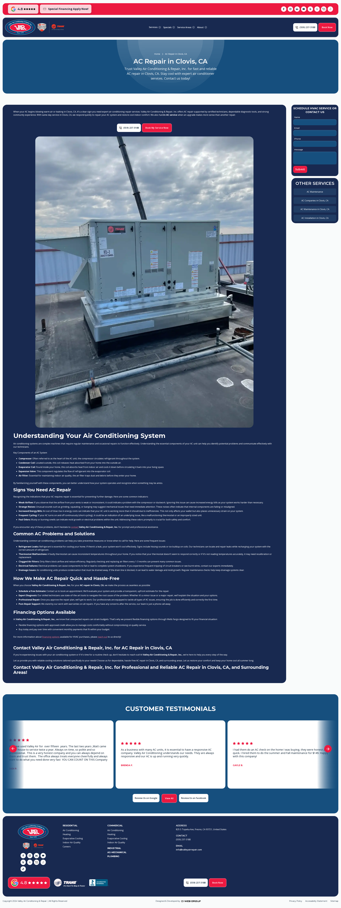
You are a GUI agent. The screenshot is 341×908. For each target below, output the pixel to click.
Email (297, 128)
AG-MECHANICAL (117, 852)
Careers (67, 846)
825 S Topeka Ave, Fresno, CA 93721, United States (201, 829)
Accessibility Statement (316, 901)
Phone (297, 139)
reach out (102, 636)
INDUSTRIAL (114, 848)
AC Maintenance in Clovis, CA (315, 209)
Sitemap (334, 901)
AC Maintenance (315, 191)
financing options (51, 636)
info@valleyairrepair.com (189, 849)
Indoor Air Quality (71, 842)
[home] (20, 27)
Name (297, 117)
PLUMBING (113, 856)
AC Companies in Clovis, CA (314, 200)
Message (298, 149)
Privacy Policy (295, 901)
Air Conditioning (71, 830)
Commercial (115, 825)
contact (75, 527)
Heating (67, 834)
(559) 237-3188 (183, 839)
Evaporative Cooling (73, 838)
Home (157, 54)
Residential (70, 825)
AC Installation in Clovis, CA (314, 218)
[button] (155, 27)
